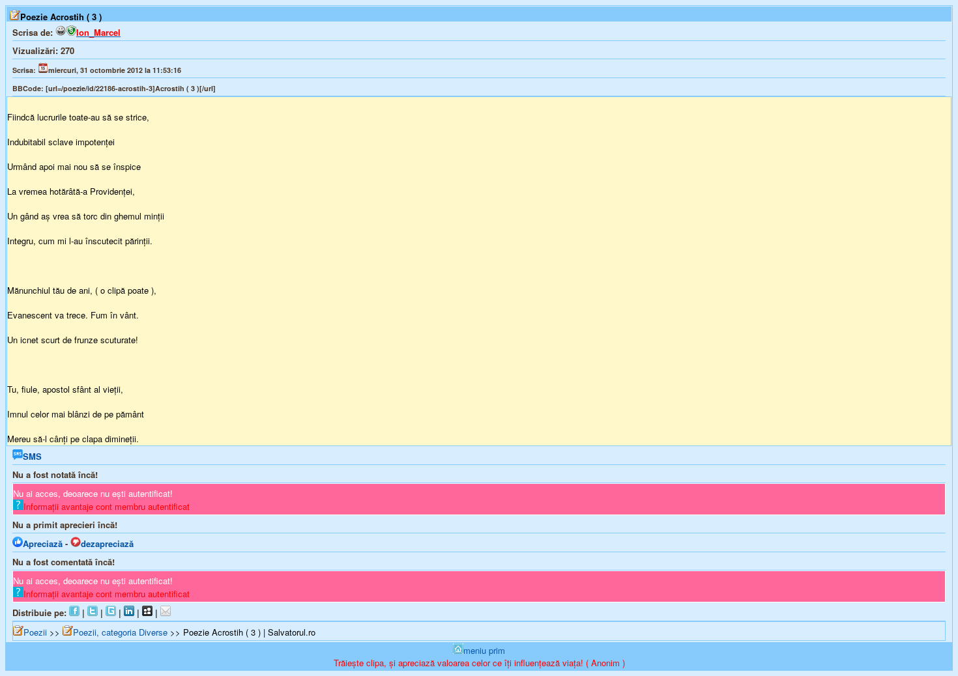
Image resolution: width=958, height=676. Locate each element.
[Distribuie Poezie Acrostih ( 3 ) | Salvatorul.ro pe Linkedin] (129, 612)
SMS (32, 456)
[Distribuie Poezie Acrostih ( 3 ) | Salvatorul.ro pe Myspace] (147, 612)
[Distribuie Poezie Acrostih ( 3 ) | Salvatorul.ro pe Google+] (111, 612)
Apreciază (43, 543)
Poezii (35, 632)
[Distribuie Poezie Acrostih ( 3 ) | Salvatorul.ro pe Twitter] (92, 612)
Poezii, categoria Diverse (120, 632)
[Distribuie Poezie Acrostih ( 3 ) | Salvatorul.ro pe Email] (165, 612)
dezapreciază (107, 543)
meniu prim (484, 650)
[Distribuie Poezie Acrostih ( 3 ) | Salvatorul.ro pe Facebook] (74, 612)
